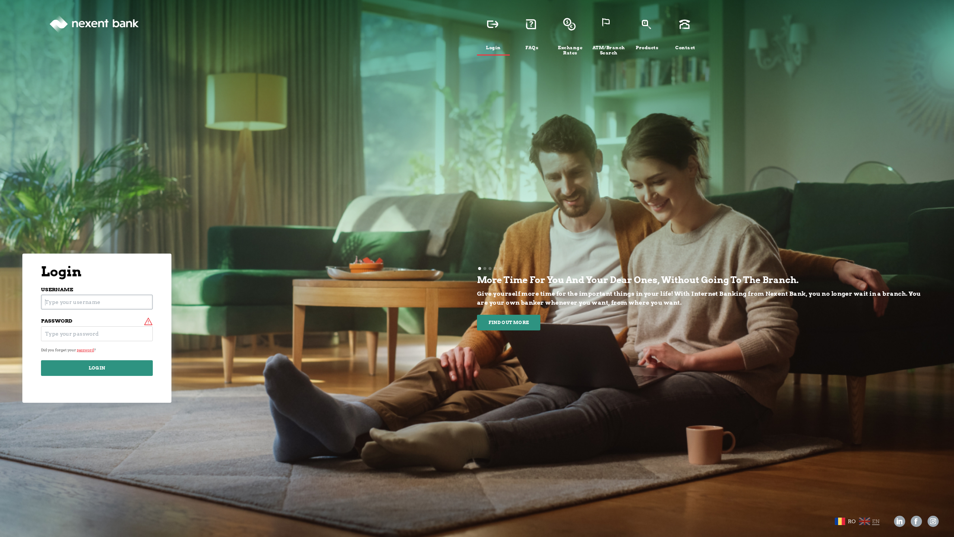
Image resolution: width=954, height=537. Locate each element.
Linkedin (900, 521)
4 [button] (495, 268)
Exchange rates (570, 50)
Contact (685, 47)
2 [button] (484, 268)
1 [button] (479, 268)
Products (647, 47)
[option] (700, 302)
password (56, 321)
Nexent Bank (94, 24)
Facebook (916, 521)
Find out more (509, 322)
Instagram (933, 521)
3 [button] (490, 268)
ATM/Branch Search (609, 50)
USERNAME (57, 289)
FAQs (531, 47)
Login (493, 47)
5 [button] (500, 268)
